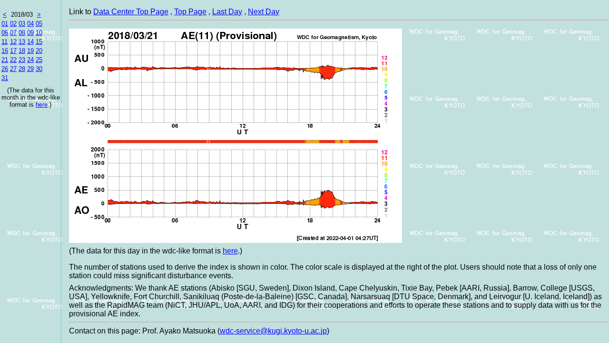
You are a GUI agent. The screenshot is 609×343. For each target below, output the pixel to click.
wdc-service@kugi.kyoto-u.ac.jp (273, 331)
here (42, 104)
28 (22, 68)
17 (13, 50)
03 (22, 23)
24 (30, 59)
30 (39, 68)
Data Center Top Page (130, 12)
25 (39, 59)
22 (13, 59)
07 (13, 32)
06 (4, 32)
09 (30, 32)
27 (13, 68)
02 (13, 23)
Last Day (227, 12)
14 (30, 41)
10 (39, 32)
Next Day (263, 12)
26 (4, 68)
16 (4, 50)
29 (30, 68)
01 (4, 23)
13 (22, 41)
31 (4, 77)
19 (30, 50)
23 (22, 59)
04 (30, 23)
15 (39, 41)
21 (4, 59)
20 (39, 50)
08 (22, 32)
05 (39, 23)
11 (4, 41)
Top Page (190, 12)
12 (13, 41)
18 (22, 50)
